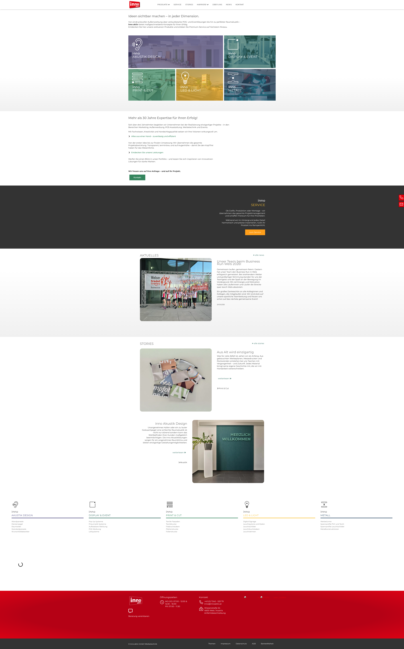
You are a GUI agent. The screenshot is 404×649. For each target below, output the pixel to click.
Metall (325, 515)
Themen (211, 644)
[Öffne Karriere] (208, 4)
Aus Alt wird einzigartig (235, 352)
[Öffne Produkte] (169, 4)
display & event (100, 515)
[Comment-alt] (130, 611)
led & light (251, 515)
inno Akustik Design (171, 424)
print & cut (174, 515)
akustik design (22, 515)
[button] (4, 644)
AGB (254, 644)
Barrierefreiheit (267, 644)
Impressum (226, 644)
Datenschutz (241, 644)
